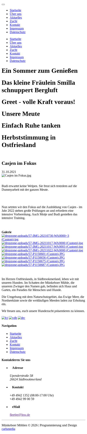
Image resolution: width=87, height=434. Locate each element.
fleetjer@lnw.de (20, 414)
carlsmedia (8, 429)
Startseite (15, 10)
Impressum (17, 28)
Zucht (13, 21)
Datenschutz (17, 32)
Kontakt (15, 24)
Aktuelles (16, 17)
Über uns (15, 14)
